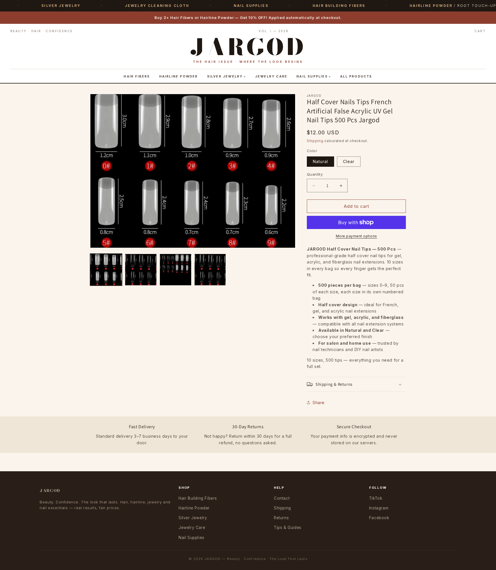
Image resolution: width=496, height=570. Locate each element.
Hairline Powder (178, 76)
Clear (348, 161)
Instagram (378, 508)
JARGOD (50, 490)
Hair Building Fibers (198, 498)
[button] (356, 384)
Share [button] (319, 402)
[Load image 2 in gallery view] (141, 270)
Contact (282, 498)
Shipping (315, 141)
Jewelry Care (271, 76)
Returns (281, 517)
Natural (320, 161)
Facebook (379, 517)
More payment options (356, 236)
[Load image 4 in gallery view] (210, 270)
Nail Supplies (312, 76)
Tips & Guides (287, 527)
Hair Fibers (137, 76)
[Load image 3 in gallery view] (175, 270)
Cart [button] (480, 31)
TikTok (375, 498)
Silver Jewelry (225, 76)
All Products (356, 76)
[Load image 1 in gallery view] (106, 270)
